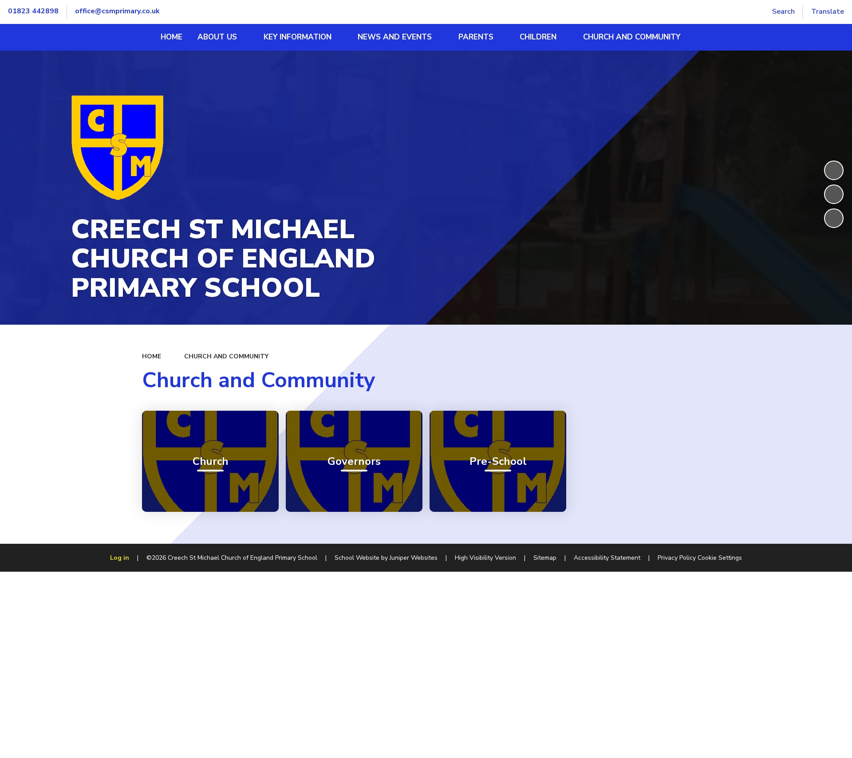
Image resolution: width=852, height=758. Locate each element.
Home (151, 356)
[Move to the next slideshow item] (834, 218)
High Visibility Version (485, 558)
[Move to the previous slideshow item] (834, 194)
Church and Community (226, 356)
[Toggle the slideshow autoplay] (834, 170)
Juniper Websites (414, 558)
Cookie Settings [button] (720, 558)
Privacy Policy (677, 558)
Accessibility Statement (607, 558)
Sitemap (544, 558)
